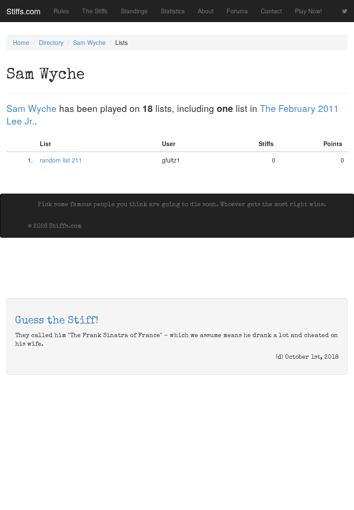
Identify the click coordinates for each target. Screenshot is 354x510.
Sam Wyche (89, 42)
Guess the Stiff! (56, 321)
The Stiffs (94, 10)
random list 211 (61, 160)
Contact (271, 10)
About (206, 10)
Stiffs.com (23, 10)
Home (21, 42)
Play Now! (308, 10)
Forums (237, 10)
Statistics (173, 10)
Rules (61, 10)
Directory (51, 42)
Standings (134, 10)
